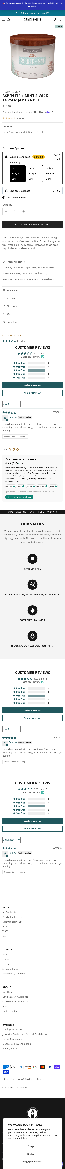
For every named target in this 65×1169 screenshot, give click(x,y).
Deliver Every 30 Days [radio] (16, 173)
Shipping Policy (10, 968)
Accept (31, 1146)
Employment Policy (12, 1029)
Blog (4, 1006)
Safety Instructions (12, 336)
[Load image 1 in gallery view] (32, 55)
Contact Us (8, 959)
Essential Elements (12, 921)
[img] (9, 412)
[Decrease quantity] (6, 211)
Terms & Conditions (12, 1038)
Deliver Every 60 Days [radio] (33, 173)
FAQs (5, 954)
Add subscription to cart (32, 224)
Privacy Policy (9, 1048)
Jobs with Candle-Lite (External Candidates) (24, 1034)
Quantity (7, 204)
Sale (4, 936)
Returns (40, 1079)
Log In (5, 963)
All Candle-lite (9, 912)
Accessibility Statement (14, 973)
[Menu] (3, 19)
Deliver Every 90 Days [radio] (50, 173)
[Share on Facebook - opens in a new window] (14, 449)
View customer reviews (19, 497)
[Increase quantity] (23, 211)
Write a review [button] (32, 385)
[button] (9, 341)
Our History (8, 991)
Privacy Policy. (19, 1138)
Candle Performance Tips (15, 1001)
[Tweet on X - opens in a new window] (10, 449)
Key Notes (8, 126)
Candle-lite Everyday (13, 916)
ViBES (5, 931)
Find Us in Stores (11, 1011)
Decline (31, 1154)
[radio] (32, 168)
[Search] (10, 19)
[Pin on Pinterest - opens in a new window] (17, 449)
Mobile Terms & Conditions (16, 1043)
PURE (5, 926)
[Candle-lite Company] (32, 19)
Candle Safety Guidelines (15, 996)
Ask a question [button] (32, 393)
